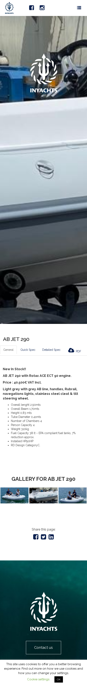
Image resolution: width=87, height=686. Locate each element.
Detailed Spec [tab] (51, 349)
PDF (78, 351)
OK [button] (58, 679)
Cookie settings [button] (38, 679)
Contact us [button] (43, 647)
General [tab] (8, 349)
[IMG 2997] (72, 495)
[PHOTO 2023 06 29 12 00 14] (43, 495)
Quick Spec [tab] (27, 349)
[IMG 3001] (14, 495)
